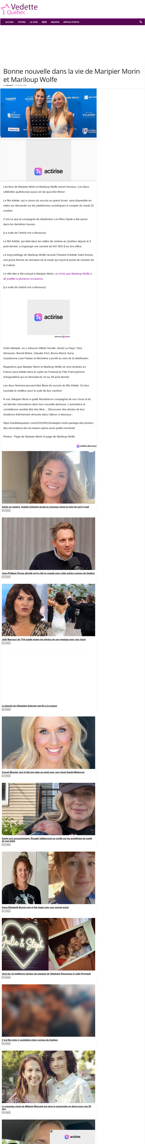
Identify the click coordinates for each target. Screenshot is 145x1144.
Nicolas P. (9, 85)
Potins (21, 22)
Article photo (71, 22)
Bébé (44, 22)
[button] (140, 22)
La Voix (34, 22)
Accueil (9, 22)
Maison (55, 22)
